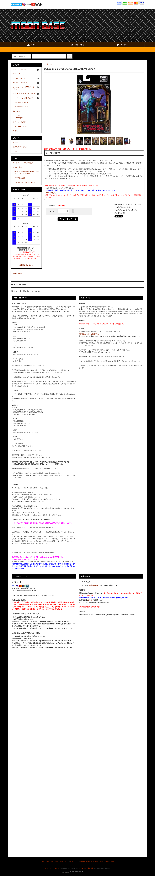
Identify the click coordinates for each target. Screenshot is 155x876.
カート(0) (124, 45)
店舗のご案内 (17, 167)
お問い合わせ (79, 45)
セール (15, 142)
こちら (90, 600)
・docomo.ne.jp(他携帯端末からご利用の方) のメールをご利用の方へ (26, 172)
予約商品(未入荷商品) (20, 147)
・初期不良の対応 (19, 178)
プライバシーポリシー (106, 861)
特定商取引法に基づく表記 (89, 861)
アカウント (35, 45)
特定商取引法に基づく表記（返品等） (127, 204)
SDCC (15, 151)
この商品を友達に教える (123, 207)
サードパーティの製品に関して (23, 163)
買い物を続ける (120, 213)
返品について (74, 861)
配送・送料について (62, 861)
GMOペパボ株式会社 (86, 868)
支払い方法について (47, 861)
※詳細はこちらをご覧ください (89, 334)
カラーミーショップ (52, 868)
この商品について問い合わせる (125, 210)
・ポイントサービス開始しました (24, 182)
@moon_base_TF (18, 273)
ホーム (49, 64)
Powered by (65, 872)
